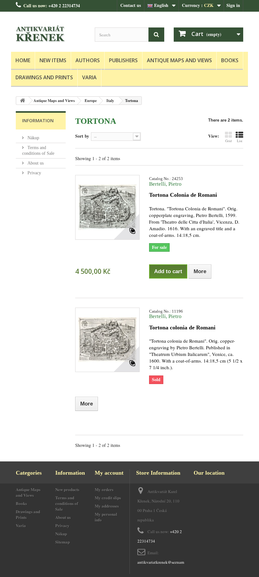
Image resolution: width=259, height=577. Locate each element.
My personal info (106, 517)
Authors (87, 60)
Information (38, 120)
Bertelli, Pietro (165, 184)
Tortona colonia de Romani (182, 327)
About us (35, 163)
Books (229, 60)
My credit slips (108, 498)
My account (109, 473)
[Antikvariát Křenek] (50, 34)
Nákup (32, 137)
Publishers (123, 60)
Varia (89, 77)
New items (52, 60)
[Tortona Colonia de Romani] (107, 207)
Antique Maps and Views (179, 60)
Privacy (33, 173)
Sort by (82, 136)
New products (67, 489)
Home (22, 60)
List (239, 140)
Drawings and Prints (44, 77)
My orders (104, 489)
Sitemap (62, 542)
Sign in (233, 5)
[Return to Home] (22, 101)
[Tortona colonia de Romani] (107, 340)
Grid (228, 140)
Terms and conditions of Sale (66, 503)
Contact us (130, 5)
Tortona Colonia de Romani (183, 195)
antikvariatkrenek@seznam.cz (163, 562)
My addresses (107, 506)
